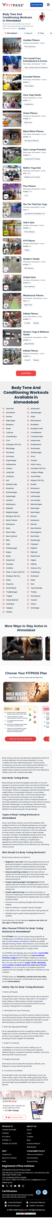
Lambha (9, 500)
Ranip (8, 556)
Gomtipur (10, 456)
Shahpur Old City (13, 576)
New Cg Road (11, 536)
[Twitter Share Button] (7, 1186)
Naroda (34, 524)
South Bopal (11, 588)
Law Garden (35, 500)
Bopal (8, 428)
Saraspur (9, 564)
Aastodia (10, 409)
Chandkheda (36, 432)
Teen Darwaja (36, 588)
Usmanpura (35, 596)
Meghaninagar (12, 512)
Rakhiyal (34, 552)
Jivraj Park (10, 472)
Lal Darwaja (35, 496)
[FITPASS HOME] (13, 5)
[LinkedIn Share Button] (19, 1186)
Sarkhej (34, 564)
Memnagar (35, 512)
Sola (32, 584)
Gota (33, 456)
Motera (34, 516)
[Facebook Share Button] (3, 1186)
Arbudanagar (36, 413)
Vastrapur (10, 604)
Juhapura (10, 476)
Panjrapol (34, 544)
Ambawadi (35, 409)
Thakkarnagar (11, 592)
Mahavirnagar (36, 504)
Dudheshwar (36, 444)
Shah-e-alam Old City (15, 572)
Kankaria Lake (11, 484)
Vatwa (33, 604)
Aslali (33, 417)
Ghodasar (10, 452)
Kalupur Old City (37, 480)
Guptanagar (11, 460)
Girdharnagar (36, 452)
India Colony (36, 464)
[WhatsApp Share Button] (23, 1186)
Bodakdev (35, 425)
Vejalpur (9, 608)
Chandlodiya (11, 436)
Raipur (8, 552)
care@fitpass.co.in (38, 1180)
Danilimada (35, 440)
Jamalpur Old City (38, 468)
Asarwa (9, 417)
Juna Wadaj (35, 476)
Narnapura (10, 524)
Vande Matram (12, 600)
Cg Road (9, 432)
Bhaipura (9, 425)
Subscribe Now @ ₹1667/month (20, 739)
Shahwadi (35, 576)
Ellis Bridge (10, 448)
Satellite (9, 568)
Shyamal (9, 584)
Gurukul (34, 460)
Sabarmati (10, 560)
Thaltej (34, 592)
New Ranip (35, 536)
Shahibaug (35, 572)
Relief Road (35, 556)
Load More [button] (26, 373)
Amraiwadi (10, 413)
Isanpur (9, 468)
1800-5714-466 (18, 1180)
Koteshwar (35, 488)
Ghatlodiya (35, 448)
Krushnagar (35, 492)
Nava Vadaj (10, 532)
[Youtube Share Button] (15, 1186)
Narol (8, 528)
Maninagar (35, 508)
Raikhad (34, 548)
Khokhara (10, 488)
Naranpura (35, 520)
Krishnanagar (11, 492)
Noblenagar (35, 540)
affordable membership (19, 941)
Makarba (9, 508)
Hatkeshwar (11, 464)
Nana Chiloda (11, 520)
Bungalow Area (37, 428)
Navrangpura (36, 532)
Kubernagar (11, 496)
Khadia (33, 484)
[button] (12, 33)
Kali (7, 480)
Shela (8, 580)
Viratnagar (35, 608)
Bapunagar (10, 421)
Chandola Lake (37, 436)
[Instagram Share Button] (11, 1186)
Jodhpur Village (37, 472)
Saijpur (33, 560)
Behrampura (36, 421)
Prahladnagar (11, 548)
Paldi (8, 544)
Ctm (8, 440)
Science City (36, 568)
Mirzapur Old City (13, 516)
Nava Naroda (36, 528)
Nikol (8, 540)
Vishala (9, 612)
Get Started (36, 5)
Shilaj (33, 580)
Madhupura (10, 504)
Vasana (34, 600)
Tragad (9, 596)
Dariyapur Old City (13, 444)
